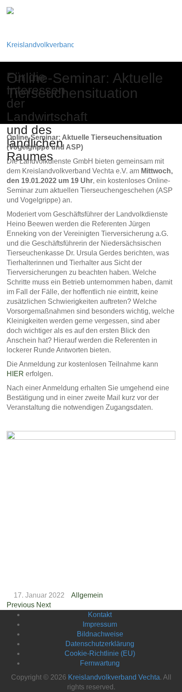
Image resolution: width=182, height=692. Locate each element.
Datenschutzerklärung (99, 643)
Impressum (100, 624)
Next (43, 605)
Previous (20, 605)
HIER (15, 374)
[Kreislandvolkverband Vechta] (40, 30)
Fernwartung (100, 663)
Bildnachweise (100, 634)
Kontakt (100, 614)
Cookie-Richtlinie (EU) (99, 653)
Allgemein (87, 595)
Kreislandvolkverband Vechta (114, 677)
